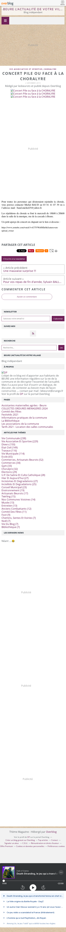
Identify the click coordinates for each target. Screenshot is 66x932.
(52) (22, 459)
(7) (19, 518)
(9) (6, 514)
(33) (7, 466)
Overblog (51, 831)
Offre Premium (6, 846)
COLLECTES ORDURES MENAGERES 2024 (25, 408)
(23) (14, 487)
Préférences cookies (56, 846)
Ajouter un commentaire (27, 297)
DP (21, 394)
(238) (14, 438)
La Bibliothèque (10, 420)
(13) (8, 502)
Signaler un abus (11, 843)
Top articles (43, 840)
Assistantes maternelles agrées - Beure (24, 405)
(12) (16, 508)
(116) (9, 450)
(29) (9, 472)
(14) (18, 499)
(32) (10, 469)
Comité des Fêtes (11, 411)
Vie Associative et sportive (26, 69)
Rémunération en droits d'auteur (45, 843)
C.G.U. (25, 843)
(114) (13, 453)
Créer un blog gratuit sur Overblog (20, 840)
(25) (19, 484)
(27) (15, 478)
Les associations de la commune (20, 423)
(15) (9, 496)
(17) (15, 493)
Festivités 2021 (10, 414)
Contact (54, 840)
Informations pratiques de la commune (24, 417)
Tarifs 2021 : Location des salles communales (27, 427)
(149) (10, 447)
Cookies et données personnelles (30, 846)
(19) (13, 490)
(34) (11, 462)
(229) (20, 441)
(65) (7, 456)
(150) (8, 444)
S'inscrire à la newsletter (14, 258)
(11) (14, 511)
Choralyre (50, 69)
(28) (23, 475)
